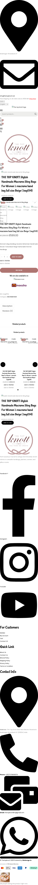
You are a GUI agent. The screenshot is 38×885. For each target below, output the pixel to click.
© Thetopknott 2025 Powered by (15, 860)
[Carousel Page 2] (20, 389)
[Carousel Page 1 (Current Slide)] (18, 389)
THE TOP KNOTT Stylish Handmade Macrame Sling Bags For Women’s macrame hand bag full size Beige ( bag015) (29, 375)
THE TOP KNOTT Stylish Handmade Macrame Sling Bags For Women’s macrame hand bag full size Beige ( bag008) (9, 375)
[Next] (35, 202)
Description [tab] (7, 306)
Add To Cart (8, 199)
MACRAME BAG (12, 297)
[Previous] (3, 202)
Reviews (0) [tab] (8, 311)
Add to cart (17, 257)
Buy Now (19, 270)
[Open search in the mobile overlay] (1, 131)
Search (35, 114)
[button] (5, 261)
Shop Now (32, 99)
